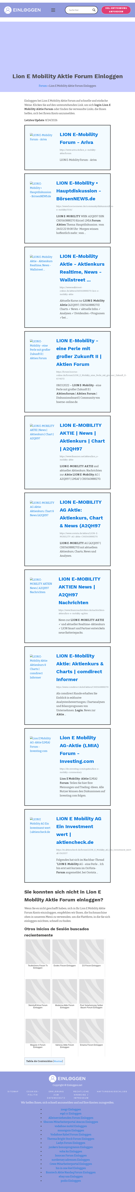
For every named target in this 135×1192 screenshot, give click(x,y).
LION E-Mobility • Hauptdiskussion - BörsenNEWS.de (78, 190)
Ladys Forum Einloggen (70, 1142)
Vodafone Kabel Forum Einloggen (70, 1134)
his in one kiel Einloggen (71, 1168)
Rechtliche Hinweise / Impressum (81, 1094)
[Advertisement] (67, 45)
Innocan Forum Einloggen (71, 1155)
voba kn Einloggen (70, 1151)
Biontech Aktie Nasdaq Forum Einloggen (71, 1172)
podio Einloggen (71, 1180)
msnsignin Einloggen (71, 1130)
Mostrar (58, 1061)
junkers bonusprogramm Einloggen (71, 1147)
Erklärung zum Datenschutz (56, 1094)
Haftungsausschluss (112, 1091)
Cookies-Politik (33, 1093)
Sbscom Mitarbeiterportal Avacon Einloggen (70, 1121)
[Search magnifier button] (94, 10)
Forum (43, 85)
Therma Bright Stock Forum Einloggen (70, 1138)
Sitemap (13, 1091)
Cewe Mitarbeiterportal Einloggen (71, 1163)
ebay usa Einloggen (71, 1176)
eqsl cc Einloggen (70, 1113)
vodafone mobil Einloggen (71, 1126)
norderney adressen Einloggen (71, 1159)
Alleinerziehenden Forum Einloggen (70, 1117)
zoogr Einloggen (71, 1109)
